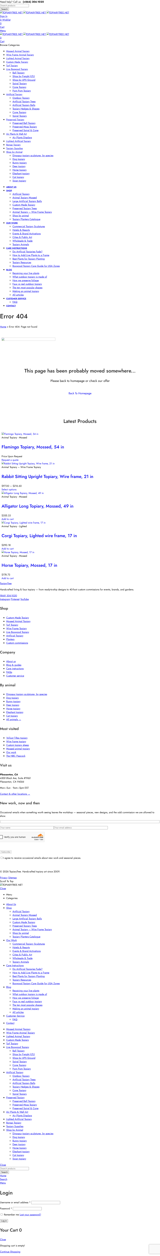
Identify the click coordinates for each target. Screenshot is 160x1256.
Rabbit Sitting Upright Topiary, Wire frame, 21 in (47, 476)
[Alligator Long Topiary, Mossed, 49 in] (23, 493)
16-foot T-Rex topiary (17, 738)
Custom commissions (17, 643)
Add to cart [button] (8, 519)
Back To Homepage (80, 393)
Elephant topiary (14, 712)
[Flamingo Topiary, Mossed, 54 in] (20, 434)
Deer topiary (12, 705)
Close (3, 888)
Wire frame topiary (16, 741)
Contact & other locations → (15, 794)
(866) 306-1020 (8, 595)
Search (4, 9)
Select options (9, 489)
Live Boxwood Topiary (17, 632)
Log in (4, 1221)
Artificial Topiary (14, 635)
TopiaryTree (6, 583)
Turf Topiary (12, 625)
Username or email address (15, 1202)
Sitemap (12, 877)
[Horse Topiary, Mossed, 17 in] (18, 552)
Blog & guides (13, 665)
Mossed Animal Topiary (18, 621)
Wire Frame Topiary (16, 628)
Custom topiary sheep (17, 745)
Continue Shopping (10, 1251)
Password (6, 1208)
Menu (3, 30)
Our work (11, 752)
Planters (10, 639)
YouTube (24, 599)
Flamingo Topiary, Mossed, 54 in (33, 447)
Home (3, 327)
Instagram (5, 599)
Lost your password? (30, 1214)
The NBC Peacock (15, 756)
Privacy (4, 877)
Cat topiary (12, 716)
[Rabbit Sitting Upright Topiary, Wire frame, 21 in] (28, 463)
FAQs (9, 672)
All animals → (13, 719)
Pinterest (15, 599)
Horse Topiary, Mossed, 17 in (29, 565)
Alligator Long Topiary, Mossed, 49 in (37, 506)
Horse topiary (13, 708)
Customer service (15, 676)
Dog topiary (12, 698)
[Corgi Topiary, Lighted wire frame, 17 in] (23, 522)
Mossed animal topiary (18, 748)
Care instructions (15, 668)
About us (11, 661)
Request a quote (10, 460)
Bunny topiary (13, 701)
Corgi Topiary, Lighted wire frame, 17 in (39, 535)
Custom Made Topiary (17, 617)
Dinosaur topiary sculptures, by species (26, 694)
